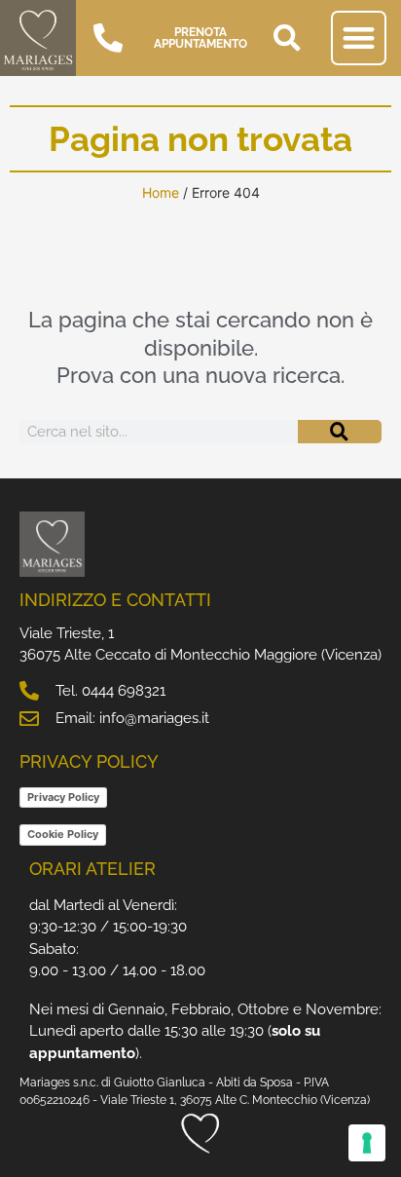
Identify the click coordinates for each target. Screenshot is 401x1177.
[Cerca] (340, 431)
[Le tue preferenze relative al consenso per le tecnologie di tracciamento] (366, 1142)
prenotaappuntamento (200, 38)
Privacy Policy (63, 797)
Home (160, 192)
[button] (287, 38)
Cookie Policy (62, 834)
